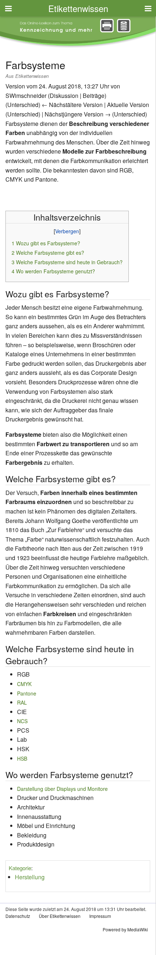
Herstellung (30, 877)
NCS (22, 721)
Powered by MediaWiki (125, 929)
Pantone (26, 693)
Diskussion (64, 95)
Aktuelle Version (128, 104)
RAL (22, 702)
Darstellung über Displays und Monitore (62, 788)
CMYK (24, 683)
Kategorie (20, 868)
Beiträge (93, 95)
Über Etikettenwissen (60, 916)
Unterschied (22, 104)
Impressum (100, 916)
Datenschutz (17, 916)
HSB (22, 758)
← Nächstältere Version (72, 104)
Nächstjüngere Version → (78, 114)
